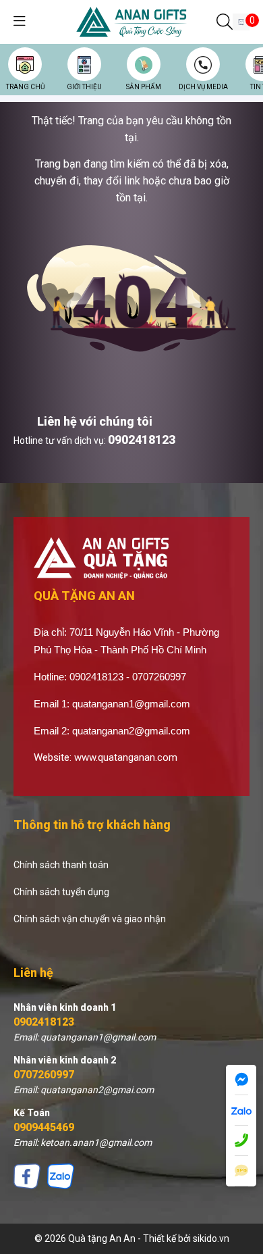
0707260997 (43, 1074)
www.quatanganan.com (125, 757)
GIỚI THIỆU (84, 87)
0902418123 (141, 439)
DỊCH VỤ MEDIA (203, 87)
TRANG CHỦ (25, 87)
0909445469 (43, 1127)
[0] (241, 22)
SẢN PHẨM (143, 87)
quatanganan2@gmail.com (131, 730)
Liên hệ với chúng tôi (94, 421)
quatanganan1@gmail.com (131, 703)
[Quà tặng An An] (131, 21)
